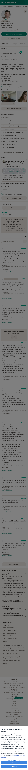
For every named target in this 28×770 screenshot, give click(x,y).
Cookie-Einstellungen (14, 760)
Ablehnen (14, 763)
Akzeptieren (14, 766)
